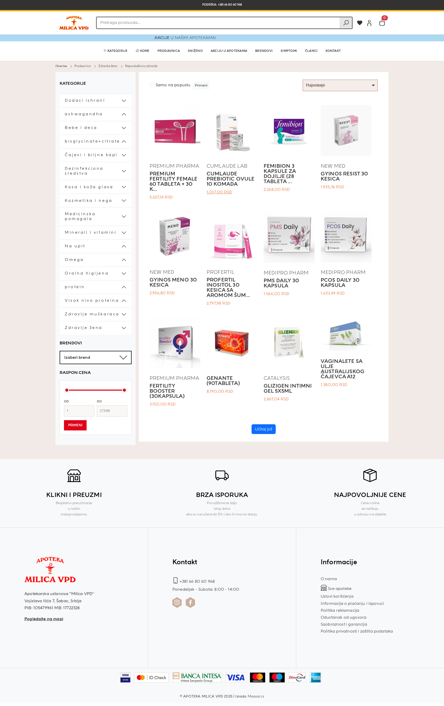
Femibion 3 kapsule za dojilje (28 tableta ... (280, 174)
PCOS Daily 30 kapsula (340, 282)
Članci (311, 51)
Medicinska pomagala (80, 216)
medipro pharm (286, 273)
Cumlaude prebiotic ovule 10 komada (230, 179)
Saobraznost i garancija (344, 624)
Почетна (61, 66)
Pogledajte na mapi (43, 619)
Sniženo (195, 51)
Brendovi (264, 51)
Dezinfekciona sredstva (84, 171)
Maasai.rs (256, 696)
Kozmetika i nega (89, 200)
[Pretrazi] (346, 23)
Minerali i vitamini (90, 232)
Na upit (75, 246)
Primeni (75, 425)
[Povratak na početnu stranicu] (73, 23)
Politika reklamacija (340, 610)
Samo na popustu (173, 85)
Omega (74, 259)
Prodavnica (169, 51)
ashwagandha (84, 114)
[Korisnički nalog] (369, 23)
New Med (333, 166)
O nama (329, 578)
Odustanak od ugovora (343, 617)
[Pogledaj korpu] (382, 23)
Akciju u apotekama (229, 51)
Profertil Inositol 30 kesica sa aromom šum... (228, 287)
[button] (115, 51)
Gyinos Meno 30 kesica (173, 282)
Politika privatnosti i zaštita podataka (357, 631)
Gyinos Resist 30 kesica (344, 176)
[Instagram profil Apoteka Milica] (177, 602)
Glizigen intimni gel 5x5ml (288, 388)
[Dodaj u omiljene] (360, 23)
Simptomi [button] (289, 51)
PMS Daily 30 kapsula (281, 283)
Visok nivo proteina (92, 300)
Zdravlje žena (107, 66)
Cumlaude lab (227, 166)
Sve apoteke (339, 588)
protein (75, 287)
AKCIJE (173, 37)
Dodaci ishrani (85, 100)
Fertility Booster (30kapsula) (167, 391)
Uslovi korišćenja (337, 596)
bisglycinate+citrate (92, 141)
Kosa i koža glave (89, 187)
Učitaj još (263, 429)
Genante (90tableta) (223, 381)
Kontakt (333, 51)
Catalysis (277, 378)
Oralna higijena (87, 273)
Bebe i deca (81, 127)
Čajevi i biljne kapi (91, 155)
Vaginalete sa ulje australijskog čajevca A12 (342, 369)
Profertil (220, 272)
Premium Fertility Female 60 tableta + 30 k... (174, 181)
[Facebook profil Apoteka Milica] (190, 602)
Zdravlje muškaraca (92, 314)
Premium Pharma (174, 166)
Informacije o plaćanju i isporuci (352, 603)
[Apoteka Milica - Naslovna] (50, 573)
